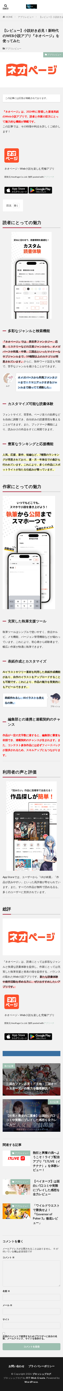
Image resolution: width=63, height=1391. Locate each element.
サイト (6, 1319)
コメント (9, 1257)
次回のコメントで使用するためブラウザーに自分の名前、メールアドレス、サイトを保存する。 (30, 1337)
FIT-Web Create (35, 1378)
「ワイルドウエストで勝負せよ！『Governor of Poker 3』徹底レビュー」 (46, 1214)
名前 (6, 1291)
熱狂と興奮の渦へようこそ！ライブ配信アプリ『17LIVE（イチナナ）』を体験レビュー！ (46, 1161)
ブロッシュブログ (41, 1374)
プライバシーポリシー (41, 1366)
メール (7, 1305)
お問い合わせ (16, 1366)
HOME (9, 17)
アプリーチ (49, 177)
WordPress (31, 1382)
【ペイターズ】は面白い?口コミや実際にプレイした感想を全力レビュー (46, 1188)
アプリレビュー (26, 17)
